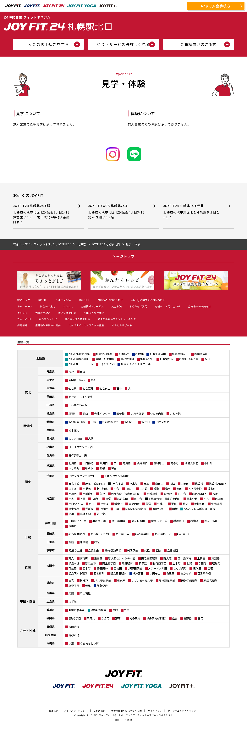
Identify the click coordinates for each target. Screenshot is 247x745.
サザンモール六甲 (142, 580)
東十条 (73, 489)
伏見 (147, 550)
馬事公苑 (192, 499)
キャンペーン (24, 306)
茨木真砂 (98, 573)
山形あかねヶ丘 (78, 405)
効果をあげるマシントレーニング (117, 318)
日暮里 (129, 489)
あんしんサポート (122, 325)
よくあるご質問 (138, 306)
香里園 (170, 573)
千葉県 (51, 476)
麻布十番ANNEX (95, 484)
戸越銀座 (152, 494)
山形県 (51, 405)
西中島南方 (184, 558)
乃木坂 (133, 484)
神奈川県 (50, 523)
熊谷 (102, 468)
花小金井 (102, 514)
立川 (71, 514)
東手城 (73, 601)
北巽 (189, 563)
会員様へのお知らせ (199, 306)
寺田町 (202, 563)
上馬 (82, 499)
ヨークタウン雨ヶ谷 (81, 447)
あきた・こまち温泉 (81, 397)
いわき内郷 (157, 413)
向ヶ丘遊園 (138, 521)
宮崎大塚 (74, 627)
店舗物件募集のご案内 (48, 325)
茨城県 (51, 438)
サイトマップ (155, 710)
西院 (158, 550)
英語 (117, 719)
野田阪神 (102, 568)
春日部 (208, 463)
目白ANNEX (76, 504)
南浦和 (127, 463)
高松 (115, 610)
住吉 (175, 618)
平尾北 (91, 618)
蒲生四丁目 (109, 563)
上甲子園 (74, 585)
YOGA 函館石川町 (79, 359)
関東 (28, 481)
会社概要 (53, 710)
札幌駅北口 (147, 359)
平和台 (104, 509)
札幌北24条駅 (104, 354)
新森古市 (90, 563)
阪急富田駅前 (118, 573)
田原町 (185, 484)
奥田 (71, 593)
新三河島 (102, 489)
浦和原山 (159, 463)
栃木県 (51, 447)
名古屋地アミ (163, 534)
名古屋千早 (122, 534)
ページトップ (123, 256)
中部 (28, 537)
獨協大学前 (191, 463)
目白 (91, 504)
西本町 (87, 568)
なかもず (186, 573)
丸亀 (126, 610)
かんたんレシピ (48, 318)
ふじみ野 (74, 468)
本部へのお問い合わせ (110, 300)
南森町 (84, 558)
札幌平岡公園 (158, 354)
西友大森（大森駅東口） (126, 494)
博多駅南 (134, 618)
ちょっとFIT (24, 318)
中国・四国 (28, 601)
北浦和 (73, 463)
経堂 (108, 499)
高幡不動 (85, 514)
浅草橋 (199, 484)
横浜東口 (178, 521)
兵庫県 (51, 583)
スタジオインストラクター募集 (86, 325)
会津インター (102, 413)
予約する (22, 312)
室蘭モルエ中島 (105, 359)
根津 (172, 484)
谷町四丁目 (159, 563)
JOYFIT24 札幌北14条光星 (191, 211)
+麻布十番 (117, 484)
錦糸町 (212, 489)
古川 (130, 388)
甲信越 (27, 425)
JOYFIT (42, 300)
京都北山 (93, 550)
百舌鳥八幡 (204, 573)
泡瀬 (71, 643)
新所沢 (89, 468)
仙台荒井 (88, 388)
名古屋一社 (184, 534)
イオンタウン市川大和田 (83, 476)
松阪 (97, 542)
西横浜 (194, 521)
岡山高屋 (85, 593)
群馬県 (51, 455)
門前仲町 (88, 494)
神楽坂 (104, 504)
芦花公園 (122, 499)
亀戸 (102, 494)
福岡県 (51, 618)
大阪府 (51, 565)
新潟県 (51, 422)
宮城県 (51, 388)
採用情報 (22, 325)
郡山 (85, 413)
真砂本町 (74, 635)
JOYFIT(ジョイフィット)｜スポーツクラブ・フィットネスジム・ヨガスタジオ (131, 715)
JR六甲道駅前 (102, 580)
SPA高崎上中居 (78, 455)
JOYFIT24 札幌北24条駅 (43, 213)
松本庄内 (74, 430)
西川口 (104, 463)
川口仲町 (88, 463)
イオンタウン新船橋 (116, 476)
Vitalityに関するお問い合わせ (148, 300)
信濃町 (219, 499)
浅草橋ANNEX (217, 484)
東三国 (98, 558)
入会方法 (117, 306)
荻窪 (148, 504)
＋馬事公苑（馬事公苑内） (164, 499)
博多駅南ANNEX (156, 618)
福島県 (51, 413)
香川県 (51, 610)
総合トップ (23, 300)
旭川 (207, 359)
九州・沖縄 (28, 630)
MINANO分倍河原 (135, 509)
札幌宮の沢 (166, 359)
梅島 (167, 489)
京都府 (51, 550)
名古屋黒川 (142, 534)
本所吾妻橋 (194, 489)
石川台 (182, 494)
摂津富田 (138, 573)
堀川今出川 (75, 550)
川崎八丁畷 (99, 521)
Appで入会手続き (216, 5)
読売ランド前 (159, 521)
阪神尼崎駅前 (189, 580)
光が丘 (89, 509)
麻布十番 (74, 484)
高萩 (90, 439)
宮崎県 (51, 626)
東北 (28, 392)
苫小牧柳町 (127, 359)
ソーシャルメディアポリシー (183, 710)
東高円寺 (134, 504)
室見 (200, 618)
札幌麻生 (124, 354)
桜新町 (95, 499)
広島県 (51, 601)
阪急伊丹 (102, 585)
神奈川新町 (211, 521)
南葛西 (73, 494)
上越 (93, 422)
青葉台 (73, 526)
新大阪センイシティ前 (121, 558)
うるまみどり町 (89, 643)
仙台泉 (73, 388)
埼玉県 (51, 465)
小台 (116, 489)
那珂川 (119, 618)
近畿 (28, 567)
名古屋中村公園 (100, 534)
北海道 (40, 358)
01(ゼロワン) (107, 364)
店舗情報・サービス (92, 306)
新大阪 (167, 558)
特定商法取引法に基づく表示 (126, 710)
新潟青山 (129, 422)
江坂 (210, 568)
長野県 (51, 430)
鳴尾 (88, 585)
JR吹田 (197, 568)
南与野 (174, 463)
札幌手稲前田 (180, 354)
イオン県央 (162, 422)
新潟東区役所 (110, 422)
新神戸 (84, 580)
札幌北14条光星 (189, 359)
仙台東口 (105, 388)
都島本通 (74, 563)
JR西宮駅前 (210, 580)
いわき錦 (175, 413)
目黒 (71, 499)
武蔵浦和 (142, 463)
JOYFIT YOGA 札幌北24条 (116, 211)
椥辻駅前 (132, 550)
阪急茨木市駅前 (78, 573)
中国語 (128, 719)
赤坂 (146, 484)
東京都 (51, 498)
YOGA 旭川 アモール (81, 364)
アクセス (68, 306)
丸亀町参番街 (77, 610)
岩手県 (51, 380)
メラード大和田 (157, 568)
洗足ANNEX (199, 494)
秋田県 (51, 396)
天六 (71, 558)
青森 (82, 372)
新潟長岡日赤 (77, 422)
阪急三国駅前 (149, 558)
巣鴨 (174, 504)
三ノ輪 (143, 489)
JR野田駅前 (135, 568)
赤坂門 (105, 618)
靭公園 (73, 568)
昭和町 (216, 563)
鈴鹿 (71, 542)
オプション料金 (67, 312)
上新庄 (201, 558)
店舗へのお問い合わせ (167, 306)
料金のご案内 (47, 306)
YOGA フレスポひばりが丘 (199, 509)
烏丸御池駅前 (113, 550)
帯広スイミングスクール (136, 364)
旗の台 (168, 494)
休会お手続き (43, 312)
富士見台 (74, 509)
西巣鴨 (87, 489)
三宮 (71, 580)
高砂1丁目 (75, 618)
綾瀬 (156, 489)
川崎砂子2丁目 (77, 521)
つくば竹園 (75, 439)
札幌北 (139, 354)
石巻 (119, 388)
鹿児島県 (50, 635)
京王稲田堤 (118, 521)
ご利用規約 (99, 710)
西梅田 (118, 568)
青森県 (51, 371)
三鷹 (116, 509)
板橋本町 (199, 504)
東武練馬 (216, 504)
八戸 (71, 372)
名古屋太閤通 (77, 534)
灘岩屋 (121, 580)
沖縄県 (51, 643)
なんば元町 (180, 568)
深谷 (113, 468)
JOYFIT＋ (84, 300)
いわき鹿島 (137, 413)
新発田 (145, 422)
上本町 (177, 563)
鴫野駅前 (127, 563)
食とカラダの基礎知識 (77, 318)
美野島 (188, 618)
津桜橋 (84, 542)
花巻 (93, 380)
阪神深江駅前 (167, 580)
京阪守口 (155, 573)
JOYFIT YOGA (62, 300)
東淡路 (215, 558)
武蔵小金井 (159, 509)
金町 (179, 489)
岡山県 (51, 593)
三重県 (51, 542)
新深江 (143, 563)
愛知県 (51, 533)
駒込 (185, 504)
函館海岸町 (201, 354)
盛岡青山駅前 (77, 380)
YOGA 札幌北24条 (79, 354)
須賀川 (73, 413)
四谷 (206, 499)
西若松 (120, 413)
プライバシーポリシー (76, 710)
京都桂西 (172, 550)
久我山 (161, 504)
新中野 (118, 504)
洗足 (215, 494)
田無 (175, 509)
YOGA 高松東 (98, 610)
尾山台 (138, 499)
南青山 (159, 484)
